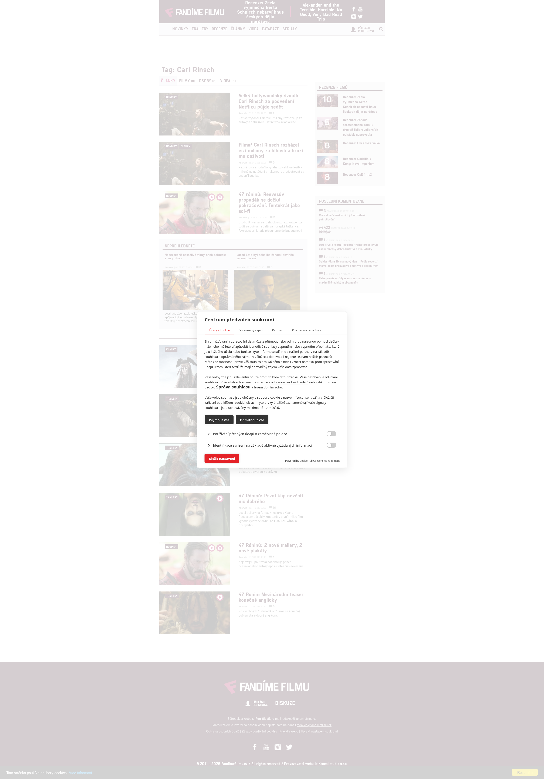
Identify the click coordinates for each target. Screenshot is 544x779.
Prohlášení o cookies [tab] (306, 330)
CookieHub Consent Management (320, 461)
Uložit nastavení (222, 458)
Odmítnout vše (252, 420)
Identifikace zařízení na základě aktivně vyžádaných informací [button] (262, 445)
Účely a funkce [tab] (219, 330)
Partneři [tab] (277, 330)
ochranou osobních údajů (289, 382)
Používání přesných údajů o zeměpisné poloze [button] (250, 434)
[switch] (328, 456)
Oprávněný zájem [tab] (251, 330)
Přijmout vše (219, 420)
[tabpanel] (272, 424)
